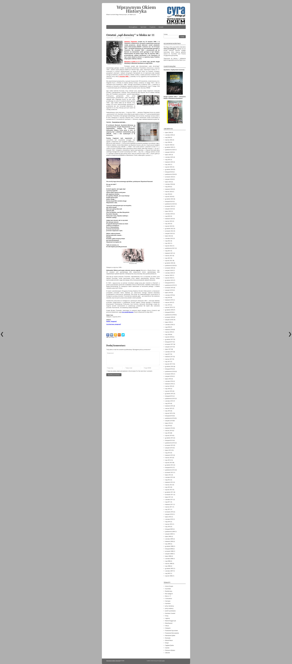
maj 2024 (167, 186)
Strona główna (133, 27)
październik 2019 (170, 285)
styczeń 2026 (168, 145)
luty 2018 (167, 334)
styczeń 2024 (168, 196)
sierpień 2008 (169, 554)
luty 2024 (167, 194)
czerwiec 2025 (169, 157)
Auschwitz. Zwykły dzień (171, 70)
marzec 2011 (168, 507)
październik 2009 (170, 531)
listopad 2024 (169, 172)
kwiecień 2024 (169, 189)
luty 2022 (167, 243)
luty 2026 (167, 142)
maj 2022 (167, 241)
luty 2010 (167, 526)
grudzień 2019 (169, 280)
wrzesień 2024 (169, 177)
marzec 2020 (168, 275)
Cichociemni (168, 598)
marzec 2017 (168, 359)
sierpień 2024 (169, 179)
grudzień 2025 (169, 147)
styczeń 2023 (168, 226)
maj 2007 (167, 573)
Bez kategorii (169, 593)
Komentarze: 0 (128, 37)
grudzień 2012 (169, 465)
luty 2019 (167, 305)
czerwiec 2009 (169, 539)
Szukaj (165, 34)
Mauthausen (168, 623)
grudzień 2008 (169, 546)
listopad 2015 (169, 396)
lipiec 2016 (168, 379)
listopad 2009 (169, 529)
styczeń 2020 (168, 278)
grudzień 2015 (169, 393)
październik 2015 (170, 398)
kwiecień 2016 (169, 384)
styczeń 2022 (168, 246)
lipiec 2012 (168, 475)
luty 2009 (167, 544)
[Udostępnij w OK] (115, 334)
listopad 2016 (169, 369)
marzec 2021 (168, 255)
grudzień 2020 (169, 263)
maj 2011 (167, 502)
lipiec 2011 (168, 497)
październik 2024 (170, 174)
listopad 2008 (169, 549)
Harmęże (167, 601)
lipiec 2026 (168, 132)
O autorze (152, 27)
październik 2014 (170, 418)
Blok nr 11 (121, 37)
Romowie (167, 638)
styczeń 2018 (168, 337)
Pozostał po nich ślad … (119, 122)
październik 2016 (170, 371)
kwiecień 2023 (169, 218)
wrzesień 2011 (169, 494)
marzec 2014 (168, 430)
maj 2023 (167, 216)
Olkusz (167, 626)
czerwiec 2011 (169, 499)
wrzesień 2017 (169, 344)
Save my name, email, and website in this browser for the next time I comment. (130, 371)
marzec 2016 (168, 386)
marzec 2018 (168, 332)
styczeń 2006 (168, 576)
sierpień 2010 (169, 514)
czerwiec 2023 (169, 214)
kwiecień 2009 (169, 541)
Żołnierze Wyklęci (170, 650)
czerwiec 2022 (169, 238)
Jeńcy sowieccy (169, 608)
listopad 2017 (169, 342)
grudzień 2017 (169, 339)
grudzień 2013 (169, 438)
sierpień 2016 (169, 376)
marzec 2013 (168, 457)
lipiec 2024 (168, 182)
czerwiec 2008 (169, 558)
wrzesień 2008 (169, 551)
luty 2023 (167, 223)
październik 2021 (170, 248)
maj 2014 (167, 425)
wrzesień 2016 (169, 374)
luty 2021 (167, 258)
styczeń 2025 (168, 167)
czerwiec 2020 (169, 273)
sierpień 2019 (169, 290)
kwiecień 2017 (169, 356)
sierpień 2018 (169, 319)
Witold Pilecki (169, 640)
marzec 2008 (168, 563)
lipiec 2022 (168, 236)
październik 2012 (170, 470)
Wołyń (167, 643)
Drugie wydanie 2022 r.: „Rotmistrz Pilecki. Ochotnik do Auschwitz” (175, 97)
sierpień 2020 (169, 270)
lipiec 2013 (168, 450)
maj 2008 (167, 561)
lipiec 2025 (168, 154)
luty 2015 (167, 411)
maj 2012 (167, 480)
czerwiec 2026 (169, 135)
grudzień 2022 (169, 228)
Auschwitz (117, 37)
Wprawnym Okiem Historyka (136, 9)
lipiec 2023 (168, 211)
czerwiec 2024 (169, 184)
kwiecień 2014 (169, 428)
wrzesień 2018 (169, 317)
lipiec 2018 (168, 322)
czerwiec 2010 (169, 519)
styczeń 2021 (168, 260)
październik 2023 (170, 204)
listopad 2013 (169, 440)
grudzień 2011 (169, 492)
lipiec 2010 (168, 517)
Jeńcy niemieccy (169, 606)
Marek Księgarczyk (170, 621)
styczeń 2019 (168, 307)
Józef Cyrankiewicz (170, 611)
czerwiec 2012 (169, 477)
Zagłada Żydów (169, 645)
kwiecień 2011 (169, 504)
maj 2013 (167, 453)
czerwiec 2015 (169, 401)
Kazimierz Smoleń (170, 613)
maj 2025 (167, 159)
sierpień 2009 (169, 534)
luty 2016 (167, 388)
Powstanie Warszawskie (172, 633)
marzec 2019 (168, 302)
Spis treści (143, 27)
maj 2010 (167, 521)
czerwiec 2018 (169, 324)
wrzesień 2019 (169, 287)
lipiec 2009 (168, 536)
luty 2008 (167, 566)
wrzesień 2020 (169, 268)
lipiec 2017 (168, 349)
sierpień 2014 (169, 420)
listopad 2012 (169, 467)
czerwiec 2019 (169, 295)
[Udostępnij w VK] (111, 334)
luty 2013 (167, 460)
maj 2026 (167, 137)
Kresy (166, 616)
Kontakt (161, 27)
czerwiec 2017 (169, 352)
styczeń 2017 (168, 364)
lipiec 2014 (168, 423)
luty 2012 (167, 487)
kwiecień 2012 (169, 482)
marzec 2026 (168, 140)
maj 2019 (167, 297)
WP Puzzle (162, 660)
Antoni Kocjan (169, 586)
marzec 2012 (168, 485)
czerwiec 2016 (169, 381)
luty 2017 (167, 361)
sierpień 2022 (169, 233)
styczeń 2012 (168, 489)
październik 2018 (170, 315)
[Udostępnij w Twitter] (123, 334)
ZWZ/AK (167, 653)
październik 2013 (170, 443)
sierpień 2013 (169, 448)
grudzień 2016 (169, 366)
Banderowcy (168, 591)
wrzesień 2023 (169, 206)
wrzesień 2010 (169, 512)
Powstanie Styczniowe (171, 630)
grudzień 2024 (169, 169)
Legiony (167, 618)
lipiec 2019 (168, 292)
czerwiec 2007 (169, 571)
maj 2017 (167, 354)
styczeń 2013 (168, 462)
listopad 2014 (169, 416)
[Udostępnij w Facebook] (107, 334)
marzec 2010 (168, 524)
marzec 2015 (168, 408)
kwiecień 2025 (169, 162)
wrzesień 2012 (169, 472)
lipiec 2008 (168, 556)
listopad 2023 (169, 201)
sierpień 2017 (169, 347)
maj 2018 (167, 327)
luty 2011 (167, 509)
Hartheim (168, 603)
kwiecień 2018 (169, 329)
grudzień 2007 (169, 568)
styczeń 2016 (168, 391)
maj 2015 (167, 403)
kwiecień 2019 (169, 300)
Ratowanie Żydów (170, 635)
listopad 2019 (169, 283)
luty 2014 (167, 433)
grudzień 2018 (169, 310)
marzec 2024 (168, 191)
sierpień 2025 (169, 152)
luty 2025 (167, 164)
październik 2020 (170, 265)
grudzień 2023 (169, 199)
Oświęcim (167, 628)
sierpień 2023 (169, 209)
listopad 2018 (169, 312)
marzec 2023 (168, 221)
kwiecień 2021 (169, 253)
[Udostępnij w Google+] (119, 334)
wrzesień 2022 (169, 231)
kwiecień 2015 (169, 406)
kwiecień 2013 (169, 455)
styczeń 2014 (168, 435)
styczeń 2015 (168, 413)
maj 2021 (167, 251)
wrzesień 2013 (169, 445)
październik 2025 (170, 150)
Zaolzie (167, 648)
